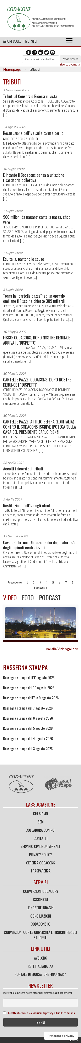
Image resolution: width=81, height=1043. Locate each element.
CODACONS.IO (40, 924)
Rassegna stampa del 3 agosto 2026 (28, 748)
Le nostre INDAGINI (40, 907)
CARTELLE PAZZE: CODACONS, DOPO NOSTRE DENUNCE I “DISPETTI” (37, 382)
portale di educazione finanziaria (40, 974)
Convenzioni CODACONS (40, 891)
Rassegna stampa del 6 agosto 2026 (28, 718)
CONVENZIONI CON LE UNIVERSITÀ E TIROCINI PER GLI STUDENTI (40, 935)
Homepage (12, 69)
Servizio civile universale (40, 846)
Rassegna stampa (25, 667)
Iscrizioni (40, 899)
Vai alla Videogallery (62, 649)
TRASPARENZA (40, 870)
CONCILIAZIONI (40, 916)
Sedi (34, 41)
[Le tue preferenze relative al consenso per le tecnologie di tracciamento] (61, 1036)
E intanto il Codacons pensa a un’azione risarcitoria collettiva (33, 177)
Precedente (15, 582)
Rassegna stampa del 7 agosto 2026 (28, 708)
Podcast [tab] (50, 597)
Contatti (41, 838)
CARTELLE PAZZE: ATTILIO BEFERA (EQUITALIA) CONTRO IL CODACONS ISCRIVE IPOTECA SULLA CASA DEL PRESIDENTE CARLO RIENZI (39, 427)
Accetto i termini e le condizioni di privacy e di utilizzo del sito (41, 1013)
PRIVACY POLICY (40, 854)
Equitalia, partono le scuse (23, 259)
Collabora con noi (40, 830)
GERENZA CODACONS (40, 862)
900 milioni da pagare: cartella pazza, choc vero (36, 219)
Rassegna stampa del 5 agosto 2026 (28, 728)
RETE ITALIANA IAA (40, 966)
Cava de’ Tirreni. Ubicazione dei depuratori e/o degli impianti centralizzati (39, 545)
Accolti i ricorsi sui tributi (23, 468)
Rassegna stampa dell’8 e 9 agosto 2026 (31, 697)
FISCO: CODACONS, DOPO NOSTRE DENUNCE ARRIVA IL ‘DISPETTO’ (36, 340)
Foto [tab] (28, 597)
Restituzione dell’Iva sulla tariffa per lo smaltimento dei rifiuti (33, 136)
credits (73, 1040)
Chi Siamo (40, 813)
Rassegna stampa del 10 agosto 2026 (28, 687)
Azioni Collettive (16, 41)
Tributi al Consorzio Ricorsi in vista (30, 96)
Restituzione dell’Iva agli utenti (27, 505)
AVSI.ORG (40, 958)
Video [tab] (10, 597)
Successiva (40, 587)
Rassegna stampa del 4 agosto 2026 (28, 738)
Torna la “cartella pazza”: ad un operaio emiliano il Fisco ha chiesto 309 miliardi (34, 298)
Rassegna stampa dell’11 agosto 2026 (29, 677)
